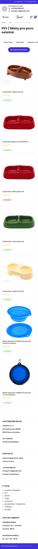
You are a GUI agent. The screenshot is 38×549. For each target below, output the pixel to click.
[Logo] (19, 17)
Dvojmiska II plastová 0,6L (13, 291)
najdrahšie (20, 42)
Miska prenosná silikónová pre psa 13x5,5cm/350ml (17, 342)
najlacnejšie (7, 42)
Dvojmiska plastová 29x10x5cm (16, 142)
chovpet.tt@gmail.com (20, 11)
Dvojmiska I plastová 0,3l (13, 92)
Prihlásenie (19, 1)
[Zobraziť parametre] (19, 49)
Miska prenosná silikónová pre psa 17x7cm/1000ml (17, 394)
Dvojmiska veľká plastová (13, 192)
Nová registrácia (31, 1)
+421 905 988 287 (17, 8)
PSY (10, 23)
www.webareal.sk (25, 546)
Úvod (3, 23)
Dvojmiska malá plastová (13, 241)
